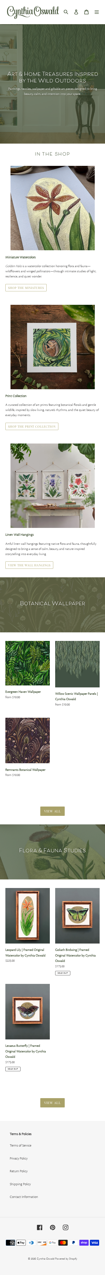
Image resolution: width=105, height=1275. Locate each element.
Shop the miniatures (26, 288)
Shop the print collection (32, 426)
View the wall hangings (29, 565)
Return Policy (19, 1171)
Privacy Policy (19, 1158)
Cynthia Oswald (45, 1259)
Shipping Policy (20, 1184)
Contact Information (24, 1197)
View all (52, 811)
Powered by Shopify (66, 1259)
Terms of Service (20, 1145)
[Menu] (97, 12)
